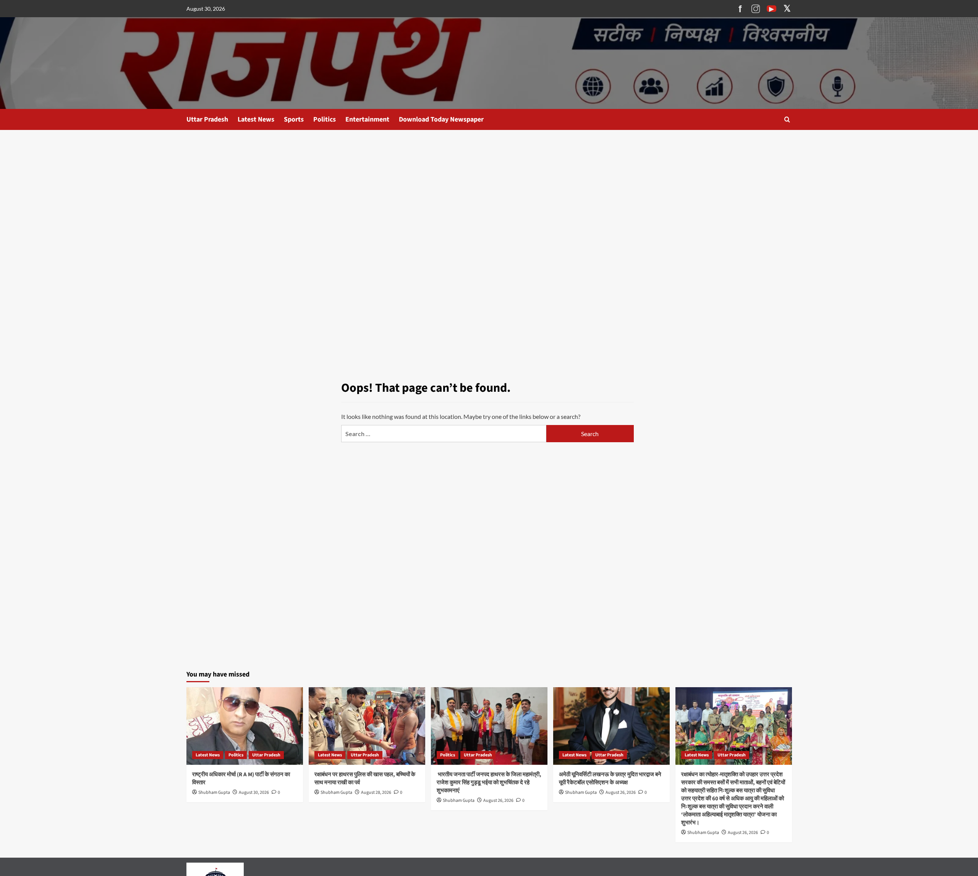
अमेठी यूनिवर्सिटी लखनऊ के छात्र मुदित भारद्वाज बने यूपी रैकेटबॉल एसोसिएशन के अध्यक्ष (610, 779)
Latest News (256, 119)
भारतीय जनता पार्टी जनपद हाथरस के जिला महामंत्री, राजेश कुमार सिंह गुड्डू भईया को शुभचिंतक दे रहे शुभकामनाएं (489, 783)
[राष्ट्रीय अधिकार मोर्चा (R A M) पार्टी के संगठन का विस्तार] (244, 726)
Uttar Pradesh (207, 119)
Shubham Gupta (214, 792)
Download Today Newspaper (441, 119)
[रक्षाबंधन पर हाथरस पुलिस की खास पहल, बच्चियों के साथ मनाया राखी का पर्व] (367, 726)
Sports (294, 119)
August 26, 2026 (498, 800)
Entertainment (367, 119)
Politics (324, 119)
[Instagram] (756, 9)
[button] (787, 119)
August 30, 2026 (254, 792)
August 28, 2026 (376, 792)
